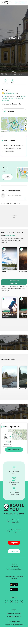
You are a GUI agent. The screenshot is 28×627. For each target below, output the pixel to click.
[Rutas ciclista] (9, 258)
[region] (14, 124)
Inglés (15, 98)
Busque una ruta (15, 531)
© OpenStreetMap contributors (21, 131)
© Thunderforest (12, 131)
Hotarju (5, 73)
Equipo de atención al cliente (14, 625)
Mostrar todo (10, 235)
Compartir (5, 83)
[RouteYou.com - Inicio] (7, 2)
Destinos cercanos (8, 151)
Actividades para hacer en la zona (13, 145)
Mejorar (14, 542)
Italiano (20, 98)
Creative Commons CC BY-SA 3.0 (15, 349)
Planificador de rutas (14, 449)
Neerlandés (5, 100)
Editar (12, 83)
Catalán (5, 98)
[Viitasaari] (9, 377)
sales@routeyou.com (14, 616)
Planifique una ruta (15, 521)
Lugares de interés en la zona (12, 148)
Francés (10, 98)
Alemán (23, 96)
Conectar (14, 551)
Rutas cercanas (7, 177)
